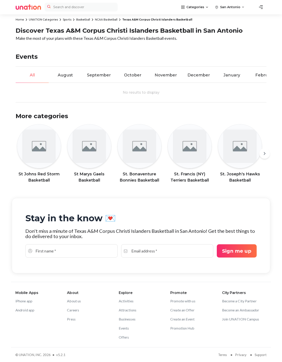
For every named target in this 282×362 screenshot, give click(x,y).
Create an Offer (182, 310)
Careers (73, 310)
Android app (24, 310)
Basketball (83, 19)
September (99, 75)
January (231, 75)
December (198, 75)
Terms (222, 355)
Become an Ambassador (240, 310)
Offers (124, 337)
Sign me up (236, 251)
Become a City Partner (239, 301)
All (32, 75)
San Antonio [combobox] (230, 7)
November (166, 75)
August (65, 75)
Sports (67, 19)
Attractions (127, 310)
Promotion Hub (182, 328)
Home (20, 19)
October (132, 75)
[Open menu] (260, 7)
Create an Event (182, 319)
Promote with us (182, 301)
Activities (126, 301)
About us (74, 301)
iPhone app (23, 301)
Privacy (241, 355)
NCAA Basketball (106, 19)
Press (71, 319)
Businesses (127, 319)
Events (124, 328)
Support (261, 355)
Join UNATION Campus (240, 319)
